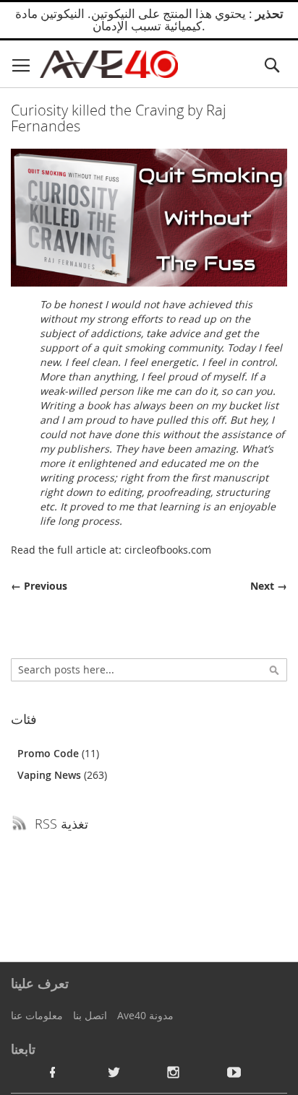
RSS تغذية (61, 823)
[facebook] (53, 1071)
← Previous (39, 586)
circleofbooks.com (167, 550)
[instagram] (173, 1071)
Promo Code (49, 753)
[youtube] (234, 1071)
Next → (268, 586)
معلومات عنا (37, 1015)
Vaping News (50, 775)
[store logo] (109, 64)
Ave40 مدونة (145, 1015)
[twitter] (113, 1071)
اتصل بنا (90, 1015)
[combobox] (149, 669)
